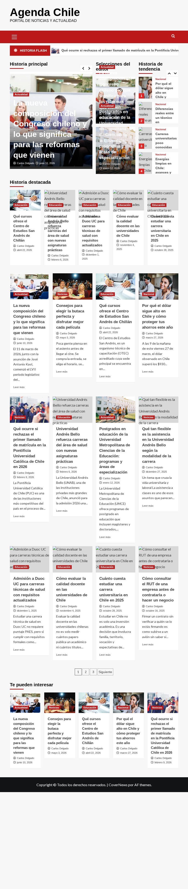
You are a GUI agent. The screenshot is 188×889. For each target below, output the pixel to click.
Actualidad (21, 94)
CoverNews (118, 785)
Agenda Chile (45, 12)
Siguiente (105, 672)
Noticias (62, 294)
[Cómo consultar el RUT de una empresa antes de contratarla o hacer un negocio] (158, 559)
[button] (14, 36)
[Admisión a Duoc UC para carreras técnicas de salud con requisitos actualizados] (94, 200)
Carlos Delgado (25, 163)
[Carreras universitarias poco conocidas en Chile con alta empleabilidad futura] (145, 138)
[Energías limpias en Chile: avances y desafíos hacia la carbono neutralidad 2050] (145, 163)
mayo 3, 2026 (67, 337)
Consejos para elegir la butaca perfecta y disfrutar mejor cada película (70, 316)
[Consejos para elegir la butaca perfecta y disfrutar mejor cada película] (72, 286)
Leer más (19, 387)
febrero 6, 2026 (59, 259)
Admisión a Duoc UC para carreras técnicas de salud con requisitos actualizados (93, 230)
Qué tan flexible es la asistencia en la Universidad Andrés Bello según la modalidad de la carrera (158, 445)
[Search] (173, 36)
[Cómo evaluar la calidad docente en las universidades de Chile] (128, 200)
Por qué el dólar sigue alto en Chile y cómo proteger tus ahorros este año (157, 316)
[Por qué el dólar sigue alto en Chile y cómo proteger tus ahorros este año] (145, 87)
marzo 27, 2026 (154, 337)
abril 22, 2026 (24, 250)
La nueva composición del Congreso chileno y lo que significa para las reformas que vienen (115, 90)
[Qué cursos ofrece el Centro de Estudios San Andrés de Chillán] (25, 200)
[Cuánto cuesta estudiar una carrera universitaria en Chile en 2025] (162, 200)
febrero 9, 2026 (25, 477)
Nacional (160, 79)
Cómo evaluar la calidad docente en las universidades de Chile (128, 225)
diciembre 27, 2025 (156, 471)
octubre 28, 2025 (164, 250)
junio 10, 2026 (47, 163)
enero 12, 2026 (111, 168)
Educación (21, 205)
